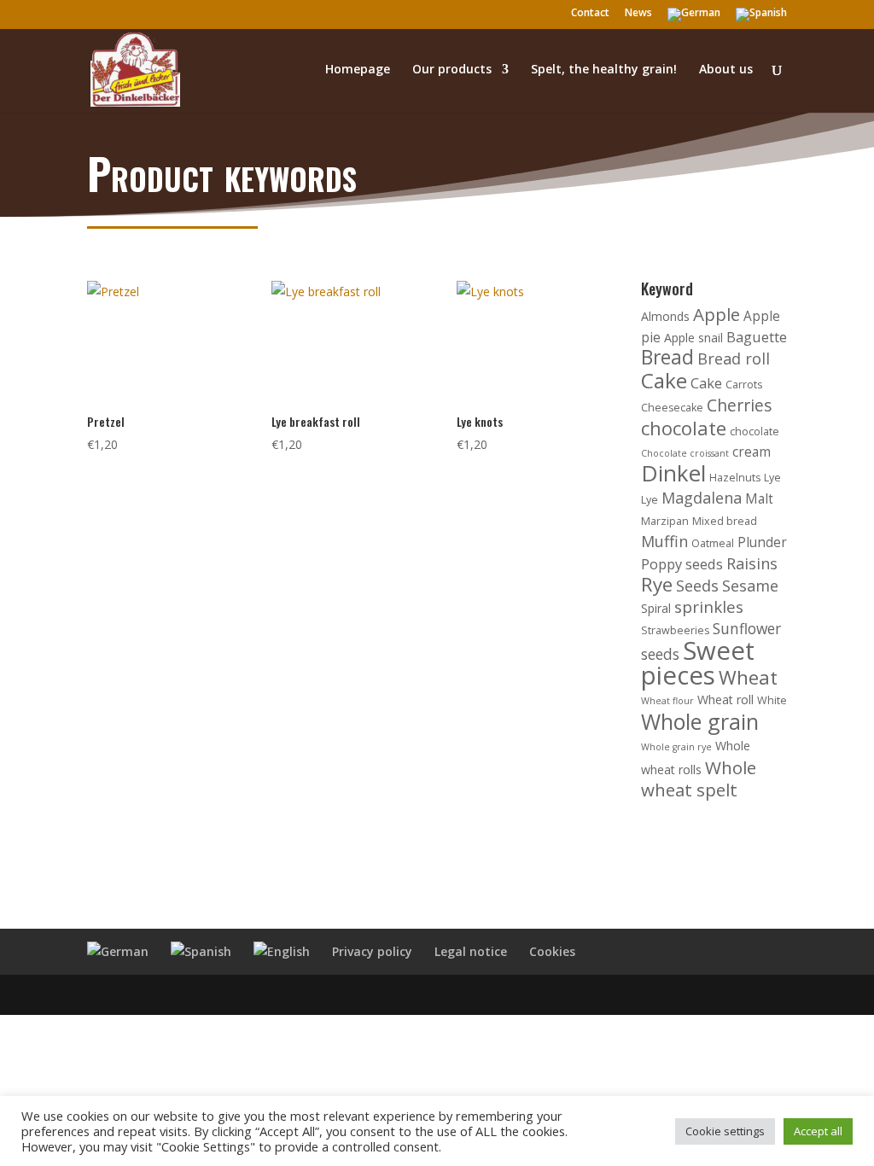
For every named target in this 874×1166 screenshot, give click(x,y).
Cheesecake (672, 407)
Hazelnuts (734, 477)
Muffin (664, 541)
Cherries (739, 405)
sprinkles (708, 607)
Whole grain (700, 721)
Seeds (697, 585)
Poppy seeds (682, 564)
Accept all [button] (818, 1131)
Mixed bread (724, 521)
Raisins (752, 563)
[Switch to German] (693, 18)
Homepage (357, 70)
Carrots (743, 384)
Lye (772, 477)
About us (726, 70)
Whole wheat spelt (698, 778)
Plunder (762, 542)
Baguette (756, 337)
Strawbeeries (675, 630)
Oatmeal (712, 543)
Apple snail (693, 337)
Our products (452, 70)
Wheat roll (725, 699)
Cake (664, 380)
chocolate (683, 428)
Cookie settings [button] (725, 1131)
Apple (716, 314)
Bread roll (733, 358)
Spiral (656, 608)
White (772, 700)
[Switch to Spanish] (761, 18)
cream (751, 452)
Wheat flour (667, 701)
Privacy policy (372, 951)
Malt (759, 499)
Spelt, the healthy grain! (604, 70)
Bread (667, 357)
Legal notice (470, 951)
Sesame (750, 585)
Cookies (552, 951)
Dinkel (673, 473)
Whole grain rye (676, 747)
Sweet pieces (698, 662)
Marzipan (665, 521)
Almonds (665, 316)
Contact (590, 14)
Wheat (748, 677)
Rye (657, 584)
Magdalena (701, 497)
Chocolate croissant (685, 453)
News (638, 14)
